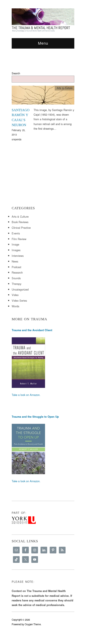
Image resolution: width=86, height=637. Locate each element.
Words (15, 306)
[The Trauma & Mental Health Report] (43, 20)
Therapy (16, 284)
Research (17, 272)
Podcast (16, 267)
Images (16, 250)
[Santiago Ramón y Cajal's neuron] (43, 96)
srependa (16, 139)
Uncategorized (20, 289)
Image (15, 244)
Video (15, 295)
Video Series (19, 300)
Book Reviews (20, 222)
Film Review (19, 239)
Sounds (16, 278)
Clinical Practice (21, 228)
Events (16, 233)
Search (16, 73)
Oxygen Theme (33, 624)
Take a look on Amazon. (26, 395)
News (15, 261)
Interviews (18, 256)
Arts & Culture (64, 88)
